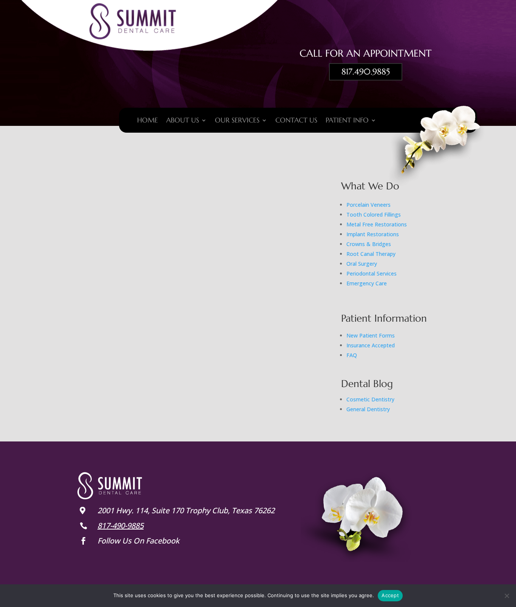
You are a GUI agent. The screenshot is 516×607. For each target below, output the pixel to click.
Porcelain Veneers (368, 204)
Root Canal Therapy (370, 253)
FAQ (351, 355)
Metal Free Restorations (376, 224)
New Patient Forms (370, 335)
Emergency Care (366, 283)
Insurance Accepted (370, 345)
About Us (182, 121)
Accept (390, 595)
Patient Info (347, 121)
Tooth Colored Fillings (373, 214)
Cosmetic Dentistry (370, 399)
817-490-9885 (120, 525)
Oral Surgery (361, 263)
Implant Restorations (372, 234)
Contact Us (296, 121)
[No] (506, 595)
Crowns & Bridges (368, 244)
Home (147, 121)
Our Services (237, 121)
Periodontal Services (371, 273)
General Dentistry (368, 409)
